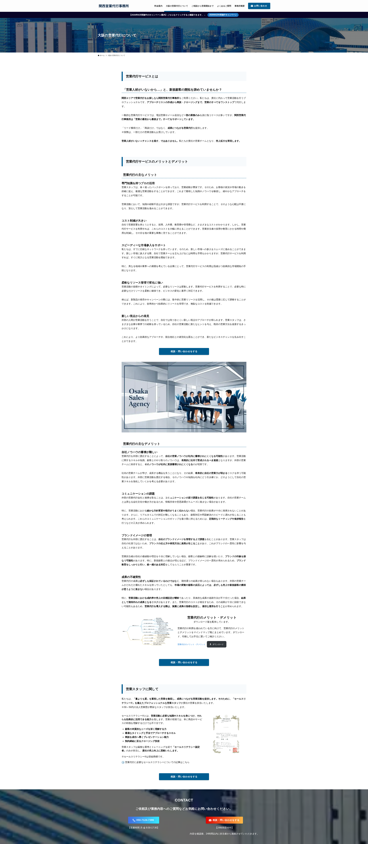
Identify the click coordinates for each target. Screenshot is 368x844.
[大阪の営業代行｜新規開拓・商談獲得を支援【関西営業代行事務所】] (114, 5)
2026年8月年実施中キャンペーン (223, 15)
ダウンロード (218, 644)
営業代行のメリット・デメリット (192, 644)
